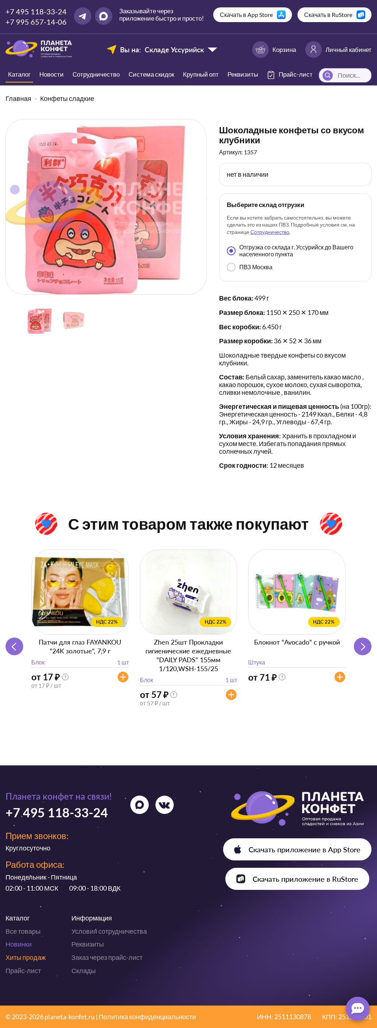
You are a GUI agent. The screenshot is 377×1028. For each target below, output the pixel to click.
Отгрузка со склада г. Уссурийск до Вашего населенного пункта (296, 250)
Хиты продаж (26, 957)
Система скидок (151, 74)
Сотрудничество (96, 74)
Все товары (23, 931)
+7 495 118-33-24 (36, 11)
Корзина (284, 49)
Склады (83, 970)
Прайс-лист (23, 970)
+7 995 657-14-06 (36, 21)
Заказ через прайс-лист (106, 957)
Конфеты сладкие (67, 98)
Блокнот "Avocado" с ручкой (297, 642)
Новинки (19, 944)
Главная (18, 98)
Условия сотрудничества (109, 931)
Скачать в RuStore (328, 14)
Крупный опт (201, 74)
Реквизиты (243, 74)
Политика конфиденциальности (147, 1017)
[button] (362, 646)
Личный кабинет (348, 49)
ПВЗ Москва (255, 266)
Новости (51, 74)
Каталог (19, 74)
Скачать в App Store (246, 14)
